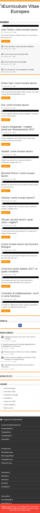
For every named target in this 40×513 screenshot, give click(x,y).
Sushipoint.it (5, 487)
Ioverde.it (4, 483)
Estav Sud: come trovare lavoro (19, 83)
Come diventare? (10, 388)
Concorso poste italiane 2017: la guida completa (19, 270)
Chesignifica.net (6, 459)
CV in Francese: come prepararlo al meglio (19, 69)
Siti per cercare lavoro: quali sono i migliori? (17, 221)
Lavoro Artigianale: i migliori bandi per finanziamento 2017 (17, 128)
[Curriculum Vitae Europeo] (20, 8)
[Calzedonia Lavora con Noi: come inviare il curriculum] (2, 365)
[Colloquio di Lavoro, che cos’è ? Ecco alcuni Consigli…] (2, 337)
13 (15, 341)
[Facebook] (20, 325)
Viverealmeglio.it (7, 500)
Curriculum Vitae (9, 391)
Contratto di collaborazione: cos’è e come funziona (20, 294)
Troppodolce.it (6, 432)
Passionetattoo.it (7, 428)
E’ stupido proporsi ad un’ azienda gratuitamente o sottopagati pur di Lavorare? (18, 345)
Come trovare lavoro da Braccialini (16, 54)
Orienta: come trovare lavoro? (18, 197)
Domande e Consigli (11, 395)
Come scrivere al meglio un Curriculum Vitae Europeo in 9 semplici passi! (20, 358)
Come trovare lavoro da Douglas (15, 62)
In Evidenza (4, 22)
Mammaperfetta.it (7, 456)
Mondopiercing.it (7, 452)
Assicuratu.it (5, 496)
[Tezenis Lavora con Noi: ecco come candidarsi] (2, 352)
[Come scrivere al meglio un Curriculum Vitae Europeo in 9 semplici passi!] (2, 357)
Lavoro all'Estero (9, 405)
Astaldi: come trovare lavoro (17, 151)
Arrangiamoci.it (6, 503)
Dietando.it (5, 476)
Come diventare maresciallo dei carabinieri (19, 46)
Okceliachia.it (6, 449)
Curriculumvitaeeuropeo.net (10, 425)
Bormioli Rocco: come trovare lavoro (18, 174)
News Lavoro (8, 408)
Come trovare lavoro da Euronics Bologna (19, 245)
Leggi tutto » (6, 41)
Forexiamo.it (5, 472)
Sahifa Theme (6, 507)
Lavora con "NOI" (10, 401)
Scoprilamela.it (6, 436)
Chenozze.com (6, 463)
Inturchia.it (4, 479)
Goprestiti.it (5, 439)
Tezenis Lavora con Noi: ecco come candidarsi (20, 352)
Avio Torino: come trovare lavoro (19, 29)
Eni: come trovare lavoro (15, 104)
